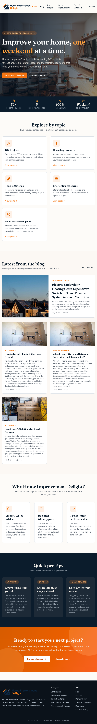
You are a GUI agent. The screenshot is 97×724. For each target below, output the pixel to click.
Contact (91, 6)
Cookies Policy (82, 709)
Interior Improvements (60, 702)
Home (34, 6)
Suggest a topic (39, 75)
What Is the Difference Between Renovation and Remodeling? (70, 355)
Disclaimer (80, 706)
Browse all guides (13, 75)
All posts (86, 267)
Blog (42, 6)
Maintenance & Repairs (60, 706)
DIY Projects (50, 6)
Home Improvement (64, 6)
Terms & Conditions (84, 702)
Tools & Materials (78, 6)
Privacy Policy (81, 699)
